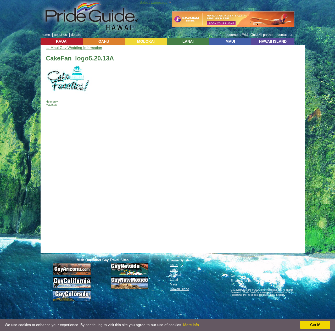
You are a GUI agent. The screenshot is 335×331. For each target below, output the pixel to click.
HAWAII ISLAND (273, 41)
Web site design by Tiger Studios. (266, 295)
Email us (237, 280)
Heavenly (52, 101)
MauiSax (51, 104)
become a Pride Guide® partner (249, 35)
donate (76, 35)
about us (60, 35)
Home (235, 260)
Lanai (174, 279)
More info (191, 325)
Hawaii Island (179, 289)
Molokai (175, 274)
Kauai (174, 265)
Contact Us (238, 275)
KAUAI (62, 41)
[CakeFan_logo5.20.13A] (69, 93)
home (46, 35)
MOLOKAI (146, 41)
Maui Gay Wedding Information (74, 48)
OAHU (103, 41)
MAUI (230, 41)
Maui (173, 284)
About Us (237, 265)
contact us (285, 35)
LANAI (188, 41)
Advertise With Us (243, 270)
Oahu (174, 270)
